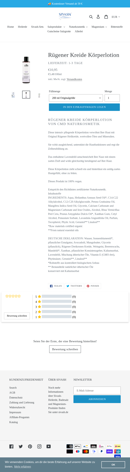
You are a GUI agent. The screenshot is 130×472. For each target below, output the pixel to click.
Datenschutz (16, 397)
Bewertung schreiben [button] (17, 316)
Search (13, 387)
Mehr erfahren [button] (22, 466)
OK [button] (113, 464)
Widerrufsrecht (17, 407)
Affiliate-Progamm (19, 417)
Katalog (13, 422)
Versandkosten (74, 79)
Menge (108, 91)
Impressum (15, 412)
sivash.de (63, 412)
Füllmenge (54, 91)
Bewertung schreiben (65, 349)
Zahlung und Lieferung (21, 402)
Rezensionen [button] (9, 328)
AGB (12, 392)
